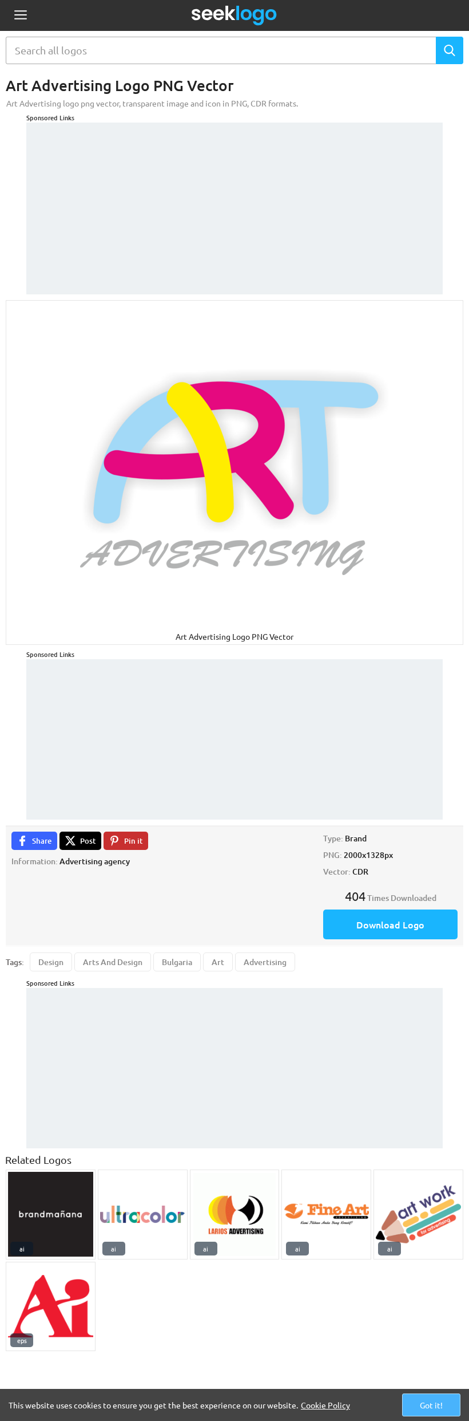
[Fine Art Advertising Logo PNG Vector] (326, 1214)
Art (218, 961)
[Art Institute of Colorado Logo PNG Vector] (51, 1307)
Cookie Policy (325, 1405)
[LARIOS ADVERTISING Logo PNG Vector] (235, 1214)
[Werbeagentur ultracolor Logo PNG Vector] (143, 1214)
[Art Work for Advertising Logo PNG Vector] (418, 1214)
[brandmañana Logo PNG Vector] (51, 1214)
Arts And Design (112, 961)
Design (50, 961)
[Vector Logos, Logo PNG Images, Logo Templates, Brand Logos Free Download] (234, 15)
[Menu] (20, 15)
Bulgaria (177, 961)
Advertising (265, 961)
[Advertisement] (234, 203)
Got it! (431, 1405)
